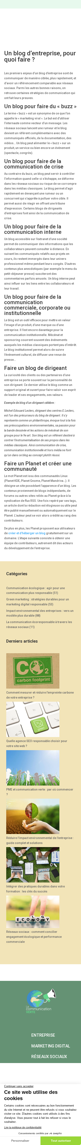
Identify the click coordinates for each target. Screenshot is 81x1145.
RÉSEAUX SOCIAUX (49, 1056)
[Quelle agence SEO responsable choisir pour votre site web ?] (32, 720)
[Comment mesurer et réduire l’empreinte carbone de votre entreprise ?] (32, 671)
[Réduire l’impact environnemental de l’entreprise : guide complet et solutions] (32, 817)
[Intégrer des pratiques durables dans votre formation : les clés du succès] (32, 865)
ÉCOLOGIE (40, 1067)
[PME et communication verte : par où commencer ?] (32, 768)
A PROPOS (65, 1067)
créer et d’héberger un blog (26, 533)
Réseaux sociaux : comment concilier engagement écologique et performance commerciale (34, 936)
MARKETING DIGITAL (50, 1045)
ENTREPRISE (43, 1035)
